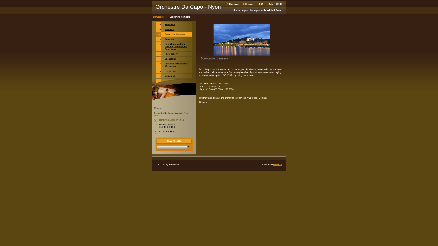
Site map (249, 4)
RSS (261, 4)
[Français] (281, 4)
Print (271, 4)
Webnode (277, 164)
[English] (277, 4)
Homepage (234, 4)
